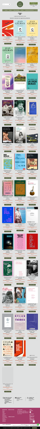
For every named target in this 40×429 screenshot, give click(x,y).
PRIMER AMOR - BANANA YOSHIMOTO (32, 171)
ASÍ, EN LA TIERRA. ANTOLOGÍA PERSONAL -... (32, 64)
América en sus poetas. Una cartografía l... (8, 384)
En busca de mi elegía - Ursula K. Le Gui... (32, 277)
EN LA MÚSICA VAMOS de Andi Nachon (32, 250)
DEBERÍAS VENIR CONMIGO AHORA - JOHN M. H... (7, 117)
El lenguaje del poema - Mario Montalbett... (8, 331)
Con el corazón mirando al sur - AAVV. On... (20, 171)
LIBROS (10, 10)
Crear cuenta (32, 5)
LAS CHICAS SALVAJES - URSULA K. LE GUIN (32, 91)
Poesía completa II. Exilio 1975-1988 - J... (32, 37)
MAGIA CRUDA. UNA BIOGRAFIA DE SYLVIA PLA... (32, 358)
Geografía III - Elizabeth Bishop (7, 197)
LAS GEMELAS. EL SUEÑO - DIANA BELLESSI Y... (20, 197)
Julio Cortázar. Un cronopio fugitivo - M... (8, 304)
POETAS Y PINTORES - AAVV (20, 277)
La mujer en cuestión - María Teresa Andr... (20, 251)
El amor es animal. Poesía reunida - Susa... (32, 331)
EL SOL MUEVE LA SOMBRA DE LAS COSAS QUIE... (20, 358)
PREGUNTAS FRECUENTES (29, 10)
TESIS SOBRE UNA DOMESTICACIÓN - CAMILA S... (8, 144)
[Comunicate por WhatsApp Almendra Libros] (38, 424)
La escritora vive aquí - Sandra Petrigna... (20, 91)
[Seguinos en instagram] (30, 412)
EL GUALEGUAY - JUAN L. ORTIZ (20, 63)
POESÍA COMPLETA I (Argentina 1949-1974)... (20, 37)
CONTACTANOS (4, 417)
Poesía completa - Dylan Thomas (20, 331)
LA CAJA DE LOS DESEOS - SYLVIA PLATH (20, 144)
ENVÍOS (22, 10)
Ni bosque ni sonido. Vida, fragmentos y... (7, 91)
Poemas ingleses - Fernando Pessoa (20, 304)
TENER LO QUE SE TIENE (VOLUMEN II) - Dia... (32, 224)
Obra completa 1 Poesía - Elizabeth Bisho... (20, 117)
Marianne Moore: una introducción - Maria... (32, 304)
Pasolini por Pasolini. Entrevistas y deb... (8, 277)
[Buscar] (9, 4)
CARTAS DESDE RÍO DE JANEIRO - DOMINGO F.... (7, 224)
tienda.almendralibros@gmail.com (24, 411)
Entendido (34, 427)
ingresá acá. (27, 425)
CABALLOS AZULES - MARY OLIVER (32, 117)
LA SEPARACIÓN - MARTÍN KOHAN (32, 144)
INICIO (6, 10)
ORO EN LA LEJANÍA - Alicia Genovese (7, 251)
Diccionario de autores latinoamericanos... (7, 358)
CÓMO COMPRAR (16, 10)
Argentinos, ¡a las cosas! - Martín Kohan (32, 197)
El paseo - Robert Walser (20, 223)
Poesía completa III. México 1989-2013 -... (8, 64)
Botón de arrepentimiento (34, 425)
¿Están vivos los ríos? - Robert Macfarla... (8, 171)
